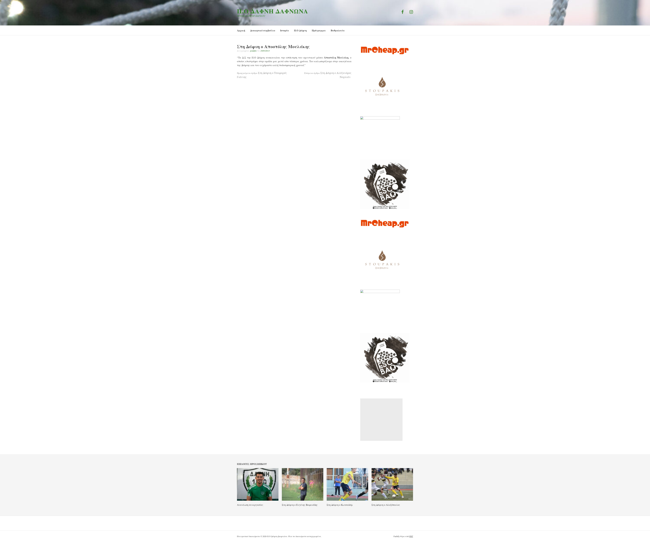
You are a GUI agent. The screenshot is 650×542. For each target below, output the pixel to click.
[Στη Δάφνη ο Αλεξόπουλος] (392, 499)
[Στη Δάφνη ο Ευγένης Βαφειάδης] (302, 499)
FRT (411, 536)
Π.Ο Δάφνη (300, 30)
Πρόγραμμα (319, 30)
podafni (253, 50)
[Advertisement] (381, 419)
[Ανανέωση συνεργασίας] (257, 499)
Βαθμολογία (338, 30)
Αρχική (241, 30)
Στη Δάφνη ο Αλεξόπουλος (386, 504)
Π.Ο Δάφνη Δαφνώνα (272, 11)
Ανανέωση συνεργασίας (250, 504)
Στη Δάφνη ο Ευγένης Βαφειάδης (300, 504)
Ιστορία (284, 30)
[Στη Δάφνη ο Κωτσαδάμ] (347, 499)
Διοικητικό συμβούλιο (262, 30)
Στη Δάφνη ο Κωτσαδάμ (340, 504)
